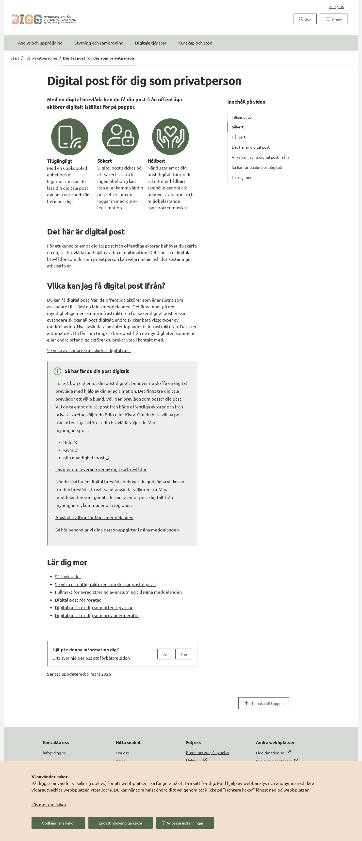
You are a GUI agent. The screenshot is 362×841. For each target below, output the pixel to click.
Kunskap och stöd (195, 42)
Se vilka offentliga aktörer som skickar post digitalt (105, 584)
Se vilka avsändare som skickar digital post (89, 350)
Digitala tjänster (150, 42)
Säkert (238, 126)
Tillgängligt (241, 116)
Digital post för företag (78, 599)
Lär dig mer (242, 177)
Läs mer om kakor (49, 804)
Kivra (70, 449)
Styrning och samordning (98, 42)
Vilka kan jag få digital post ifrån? (260, 157)
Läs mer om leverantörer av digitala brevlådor (101, 469)
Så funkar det (68, 576)
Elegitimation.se (270, 752)
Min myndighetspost (86, 457)
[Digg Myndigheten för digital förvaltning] (44, 19)
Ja (165, 654)
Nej (184, 654)
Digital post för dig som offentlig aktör (94, 607)
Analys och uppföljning (40, 42)
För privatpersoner (41, 57)
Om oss (122, 752)
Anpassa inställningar (184, 822)
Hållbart (239, 136)
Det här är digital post (251, 146)
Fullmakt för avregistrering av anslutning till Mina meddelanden (118, 591)
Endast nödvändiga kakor (120, 822)
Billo (70, 442)
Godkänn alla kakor (58, 822)
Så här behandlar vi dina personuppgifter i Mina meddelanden (117, 529)
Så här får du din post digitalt (257, 167)
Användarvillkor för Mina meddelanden (94, 517)
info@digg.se (54, 752)
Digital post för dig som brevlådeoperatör (97, 615)
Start (15, 57)
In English (336, 6)
